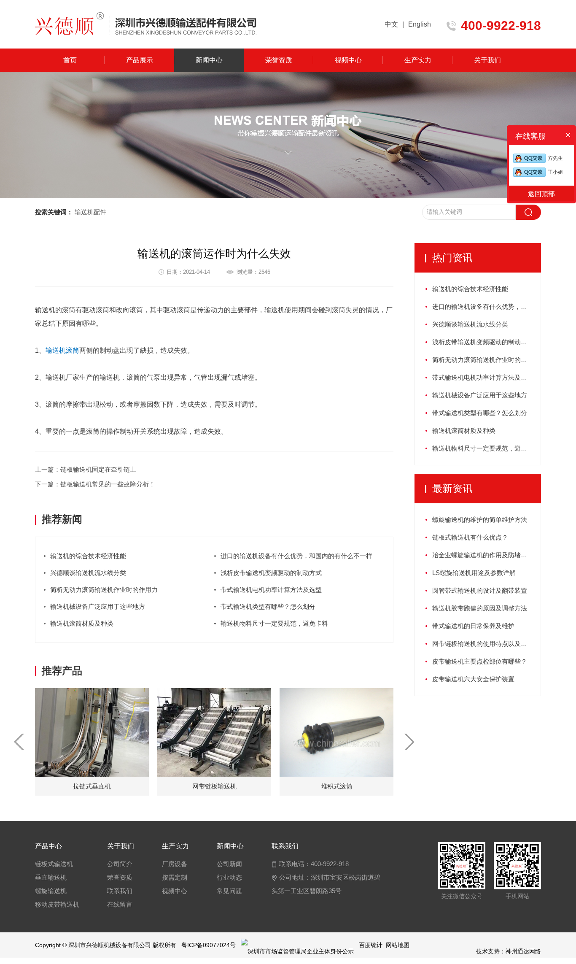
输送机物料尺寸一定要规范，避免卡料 (274, 623)
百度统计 (370, 945)
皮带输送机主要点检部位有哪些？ (479, 661)
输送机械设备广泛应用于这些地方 (97, 606)
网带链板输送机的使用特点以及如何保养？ (486, 643)
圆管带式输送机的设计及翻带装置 (479, 590)
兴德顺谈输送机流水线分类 (88, 572)
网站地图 (397, 945)
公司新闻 (229, 863)
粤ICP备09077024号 (208, 945)
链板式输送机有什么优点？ (470, 537)
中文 (391, 24)
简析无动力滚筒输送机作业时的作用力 (104, 589)
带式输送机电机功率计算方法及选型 (271, 589)
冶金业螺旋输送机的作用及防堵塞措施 (486, 555)
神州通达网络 (523, 951)
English (419, 24)
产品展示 (139, 60)
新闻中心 (209, 60)
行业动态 (229, 877)
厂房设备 (174, 863)
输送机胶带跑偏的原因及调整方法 (479, 608)
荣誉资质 (278, 60)
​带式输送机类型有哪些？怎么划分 (268, 606)
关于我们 (487, 60)
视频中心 (348, 60)
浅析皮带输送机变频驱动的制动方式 (271, 572)
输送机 (45, 309)
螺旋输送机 (51, 890)
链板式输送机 (54, 863)
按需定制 (174, 877)
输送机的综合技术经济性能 (88, 555)
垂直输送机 (51, 877)
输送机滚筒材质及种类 (81, 623)
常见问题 (229, 890)
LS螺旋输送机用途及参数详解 (474, 572)
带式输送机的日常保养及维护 (473, 625)
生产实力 (417, 60)
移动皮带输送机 (57, 904)
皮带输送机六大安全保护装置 (473, 679)
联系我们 (119, 890)
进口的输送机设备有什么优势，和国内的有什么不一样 (296, 555)
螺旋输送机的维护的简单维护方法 (479, 519)
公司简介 (119, 863)
